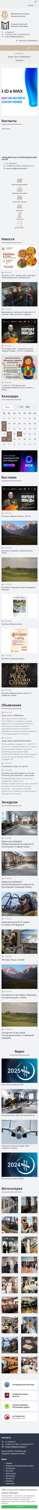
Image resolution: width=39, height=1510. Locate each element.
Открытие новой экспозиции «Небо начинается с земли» (15, 1147)
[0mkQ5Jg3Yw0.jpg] (10, 1205)
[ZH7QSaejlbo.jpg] (29, 1245)
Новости (8, 239)
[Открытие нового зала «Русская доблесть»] (19, 1101)
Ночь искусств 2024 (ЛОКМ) (12, 1179)
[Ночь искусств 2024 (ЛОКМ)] (19, 1165)
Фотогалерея (12, 1189)
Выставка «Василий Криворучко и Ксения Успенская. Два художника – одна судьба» (18, 774)
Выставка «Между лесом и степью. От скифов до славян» (16, 694)
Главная (9, 1463)
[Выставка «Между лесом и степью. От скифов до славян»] (19, 675)
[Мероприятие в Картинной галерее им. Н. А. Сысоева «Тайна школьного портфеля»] (19, 294)
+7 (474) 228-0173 (23, 34)
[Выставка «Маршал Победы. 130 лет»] (19, 498)
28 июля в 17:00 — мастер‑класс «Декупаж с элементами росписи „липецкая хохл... (19, 277)
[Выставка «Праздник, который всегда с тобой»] (19, 533)
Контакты (9, 121)
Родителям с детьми (19, 202)
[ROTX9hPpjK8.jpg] (29, 1325)
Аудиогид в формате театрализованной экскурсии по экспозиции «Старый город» (18, 844)
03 (4, 424)
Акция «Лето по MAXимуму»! (19, 57)
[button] (34, 57)
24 (4, 439)
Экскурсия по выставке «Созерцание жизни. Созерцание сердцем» (18, 1035)
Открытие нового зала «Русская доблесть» (18, 1115)
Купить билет (19, 228)
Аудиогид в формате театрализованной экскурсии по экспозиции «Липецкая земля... (18, 884)
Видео (19, 1051)
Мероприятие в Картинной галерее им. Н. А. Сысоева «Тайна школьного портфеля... (18, 313)
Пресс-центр (11, 1473)
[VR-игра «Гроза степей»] (19, 941)
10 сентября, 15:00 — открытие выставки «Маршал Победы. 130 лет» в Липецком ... (18, 350)
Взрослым (19, 210)
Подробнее (19, 60)
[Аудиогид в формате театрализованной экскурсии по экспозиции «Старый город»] (19, 823)
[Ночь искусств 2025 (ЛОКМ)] (19, 1071)
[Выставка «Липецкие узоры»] (19, 641)
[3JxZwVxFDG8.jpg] (10, 1225)
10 (4, 429)
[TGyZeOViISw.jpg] (10, 1325)
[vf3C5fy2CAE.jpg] (29, 1305)
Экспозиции (10, 1468)
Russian (30, 5)
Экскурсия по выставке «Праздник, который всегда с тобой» (19, 996)
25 (9, 439)
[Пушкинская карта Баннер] (19, 461)
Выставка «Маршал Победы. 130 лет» (16, 516)
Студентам (19, 219)
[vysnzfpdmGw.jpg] (29, 1285)
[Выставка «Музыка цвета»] (19, 606)
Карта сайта (10, 1484)
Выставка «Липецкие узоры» (13, 659)
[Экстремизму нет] (19, 1417)
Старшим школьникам (19, 193)
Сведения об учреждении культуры (20, 1466)
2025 (21, 407)
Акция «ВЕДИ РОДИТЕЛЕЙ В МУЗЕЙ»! (17, 741)
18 (9, 434)
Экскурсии (10, 802)
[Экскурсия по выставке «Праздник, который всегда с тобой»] (19, 977)
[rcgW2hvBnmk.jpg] (10, 1345)
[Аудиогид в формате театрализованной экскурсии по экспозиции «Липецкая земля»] (19, 863)
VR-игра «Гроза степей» (13, 960)
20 (19, 434)
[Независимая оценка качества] (19, 1395)
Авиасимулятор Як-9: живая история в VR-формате (15, 923)
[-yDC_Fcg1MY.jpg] (10, 1265)
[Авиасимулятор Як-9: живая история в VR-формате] (19, 904)
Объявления (11, 705)
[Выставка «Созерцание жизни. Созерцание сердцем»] (19, 569)
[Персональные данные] (19, 1406)
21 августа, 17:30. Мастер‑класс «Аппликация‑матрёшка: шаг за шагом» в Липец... (18, 388)
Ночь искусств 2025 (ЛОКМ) (12, 1085)
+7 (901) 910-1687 (11, 34)
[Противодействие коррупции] (19, 1384)
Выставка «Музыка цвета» (12, 624)
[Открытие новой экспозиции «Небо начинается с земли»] (19, 1132)
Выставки (9, 477)
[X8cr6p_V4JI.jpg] (29, 1265)
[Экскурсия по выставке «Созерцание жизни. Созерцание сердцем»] (19, 1014)
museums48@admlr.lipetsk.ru (14, 37)
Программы (10, 1476)
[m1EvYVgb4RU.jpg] (29, 1365)
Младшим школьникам (19, 184)
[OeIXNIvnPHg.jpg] (10, 1365)
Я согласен (19, 1506)
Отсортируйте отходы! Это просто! (15, 766)
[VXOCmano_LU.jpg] (10, 1305)
